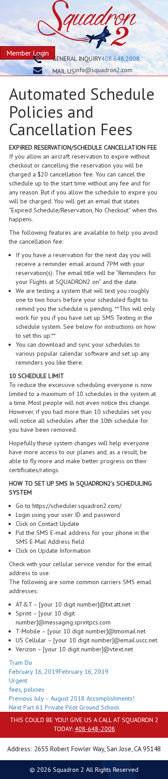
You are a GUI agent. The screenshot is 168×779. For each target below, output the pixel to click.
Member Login (27, 52)
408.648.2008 (120, 59)
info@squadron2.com (104, 70)
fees (15, 689)
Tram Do (20, 662)
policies (34, 689)
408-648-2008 (95, 729)
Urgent (18, 680)
